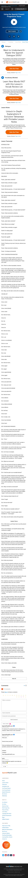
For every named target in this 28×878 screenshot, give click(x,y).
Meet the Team (5, 806)
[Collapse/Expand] (14, 685)
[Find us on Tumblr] (11, 855)
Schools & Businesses (6, 815)
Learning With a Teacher (7, 837)
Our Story (4, 804)
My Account (4, 831)
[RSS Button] (2, 689)
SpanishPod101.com (17, 870)
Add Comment (14, 719)
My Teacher (4, 793)
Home (3, 780)
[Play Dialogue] (2, 46)
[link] (2, 9)
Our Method (4, 802)
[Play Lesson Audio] (14, 22)
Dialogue (3, 42)
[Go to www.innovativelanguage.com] (14, 866)
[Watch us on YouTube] (6, 855)
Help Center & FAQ (6, 825)
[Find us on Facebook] (8, 855)
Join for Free (14, 69)
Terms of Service (16, 875)
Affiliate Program (5, 819)
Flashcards (4, 784)
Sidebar (21, 9)
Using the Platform (6, 833)
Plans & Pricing (5, 809)
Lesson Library (3, 5)
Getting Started (5, 827)
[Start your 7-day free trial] (6, 845)
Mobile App (4, 795)
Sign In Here (18, 72)
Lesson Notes (18, 42)
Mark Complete (12, 31)
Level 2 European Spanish (12, 5)
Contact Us (4, 838)
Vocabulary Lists (5, 786)
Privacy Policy (8, 875)
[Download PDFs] (18, 36)
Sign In (6, 692)
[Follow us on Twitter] (3, 855)
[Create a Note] (14, 36)
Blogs (3, 817)
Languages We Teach (6, 813)
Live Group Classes (6, 790)
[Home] (13, 3)
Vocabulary (10, 42)
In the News (4, 811)
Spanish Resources (6, 792)
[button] (26, 2)
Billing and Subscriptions (7, 829)
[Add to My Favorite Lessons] (9, 36)
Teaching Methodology (7, 835)
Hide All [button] (14, 678)
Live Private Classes (6, 788)
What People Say (5, 807)
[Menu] (2, 2)
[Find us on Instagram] (14, 855)
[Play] (2, 77)
